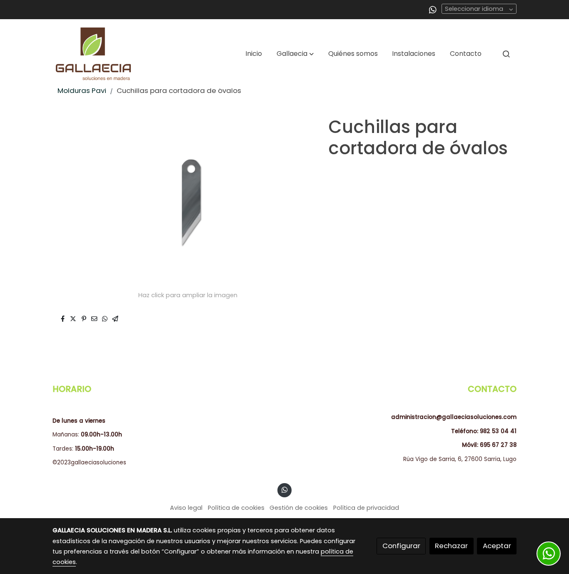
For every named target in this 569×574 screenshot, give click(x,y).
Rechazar (451, 546)
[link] (93, 54)
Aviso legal (186, 508)
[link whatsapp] (433, 9)
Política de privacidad (366, 508)
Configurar (401, 546)
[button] (295, 53)
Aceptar (497, 546)
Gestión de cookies (299, 508)
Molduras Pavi (81, 90)
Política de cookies (236, 508)
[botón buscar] (506, 54)
